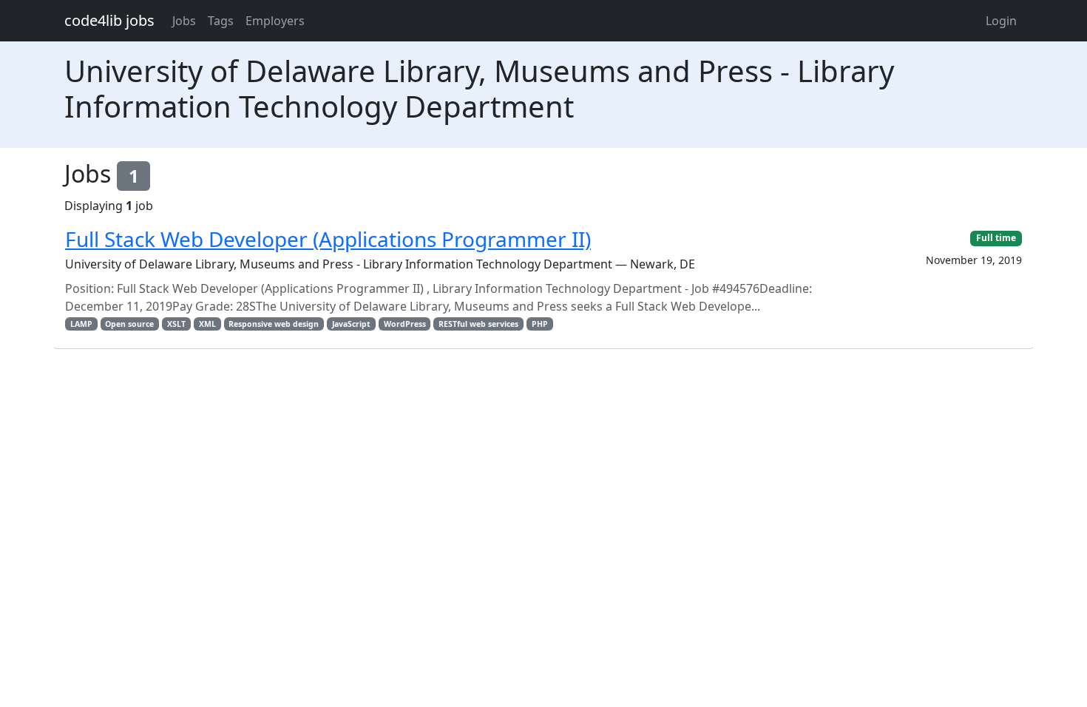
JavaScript (351, 324)
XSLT (176, 324)
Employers (275, 21)
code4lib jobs (109, 20)
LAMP (81, 324)
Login (1001, 21)
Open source (129, 324)
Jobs (184, 21)
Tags (221, 21)
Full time (996, 237)
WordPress (405, 324)
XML (207, 324)
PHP (540, 324)
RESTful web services (478, 324)
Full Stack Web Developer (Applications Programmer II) (328, 239)
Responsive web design (273, 324)
